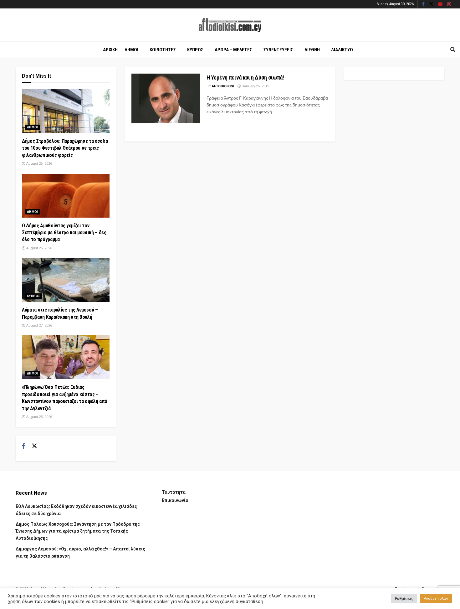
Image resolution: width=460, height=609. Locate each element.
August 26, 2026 (38, 164)
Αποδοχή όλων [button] (436, 598)
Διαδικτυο (342, 50)
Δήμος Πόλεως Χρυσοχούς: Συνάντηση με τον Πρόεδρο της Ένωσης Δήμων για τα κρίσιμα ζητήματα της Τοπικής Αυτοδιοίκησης (78, 531)
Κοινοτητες (163, 50)
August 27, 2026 (38, 325)
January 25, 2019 (255, 86)
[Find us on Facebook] (423, 4)
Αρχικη (110, 50)
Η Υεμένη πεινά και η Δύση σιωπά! (245, 77)
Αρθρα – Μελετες (233, 50)
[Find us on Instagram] (449, 4)
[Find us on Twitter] (431, 4)
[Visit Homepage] (230, 25)
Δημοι (131, 50)
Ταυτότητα (174, 492)
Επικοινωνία (175, 500)
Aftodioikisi (223, 86)
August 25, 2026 (38, 417)
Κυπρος (195, 50)
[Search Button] (452, 50)
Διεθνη (312, 50)
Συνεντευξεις (278, 50)
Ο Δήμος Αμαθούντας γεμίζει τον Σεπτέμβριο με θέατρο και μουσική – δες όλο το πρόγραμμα (64, 233)
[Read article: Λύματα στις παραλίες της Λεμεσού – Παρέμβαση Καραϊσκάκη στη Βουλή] (66, 280)
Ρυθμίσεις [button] (404, 598)
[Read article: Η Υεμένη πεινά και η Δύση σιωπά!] (165, 98)
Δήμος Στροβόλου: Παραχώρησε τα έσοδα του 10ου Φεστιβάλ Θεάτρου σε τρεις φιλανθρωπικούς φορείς (65, 148)
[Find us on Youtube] (440, 4)
